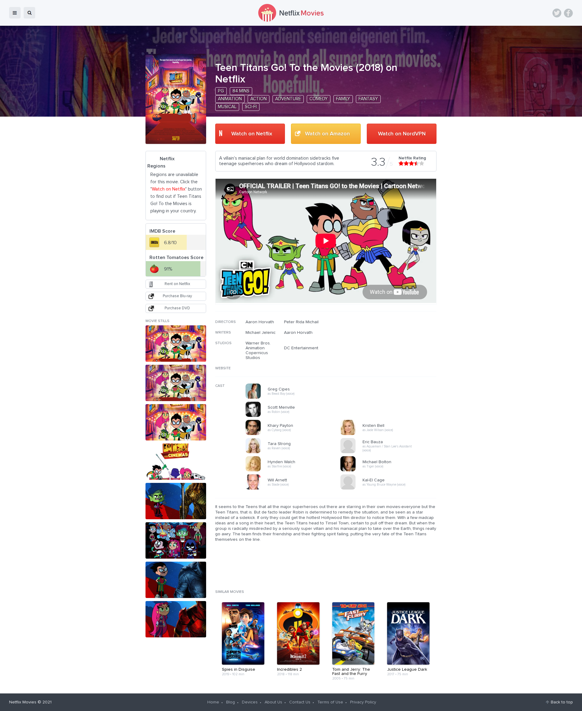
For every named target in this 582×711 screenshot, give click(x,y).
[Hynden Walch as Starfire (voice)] (295, 470)
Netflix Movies (22, 702)
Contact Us (299, 702)
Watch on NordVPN (402, 134)
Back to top (562, 702)
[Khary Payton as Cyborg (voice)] (295, 434)
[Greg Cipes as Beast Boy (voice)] (295, 398)
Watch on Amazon (327, 134)
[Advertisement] (391, 358)
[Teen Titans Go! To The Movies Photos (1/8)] (176, 343)
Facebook (568, 13)
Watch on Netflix (251, 134)
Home (213, 702)
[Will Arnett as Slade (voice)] (295, 489)
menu (15, 12)
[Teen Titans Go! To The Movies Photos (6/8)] (176, 540)
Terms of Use (330, 702)
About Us (273, 702)
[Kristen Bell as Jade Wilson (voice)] (390, 434)
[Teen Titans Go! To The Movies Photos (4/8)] (176, 462)
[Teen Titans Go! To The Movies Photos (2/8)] (176, 383)
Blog (230, 702)
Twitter (556, 13)
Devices (250, 702)
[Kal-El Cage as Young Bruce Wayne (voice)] (390, 489)
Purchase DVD (177, 308)
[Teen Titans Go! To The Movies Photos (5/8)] (176, 501)
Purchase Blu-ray (177, 296)
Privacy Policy (363, 702)
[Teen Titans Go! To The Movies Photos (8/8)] (176, 619)
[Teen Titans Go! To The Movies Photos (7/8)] (176, 580)
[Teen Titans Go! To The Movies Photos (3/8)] (176, 422)
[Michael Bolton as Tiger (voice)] (390, 470)
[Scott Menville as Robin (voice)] (295, 416)
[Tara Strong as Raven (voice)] (295, 452)
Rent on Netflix (177, 284)
